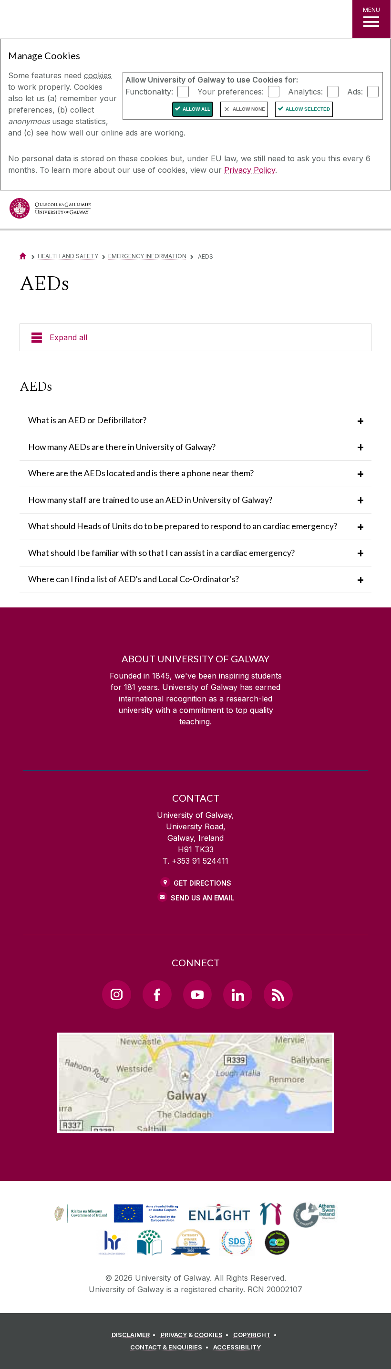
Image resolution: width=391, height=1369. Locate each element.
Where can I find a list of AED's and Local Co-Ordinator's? (133, 579)
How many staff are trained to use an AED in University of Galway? (150, 500)
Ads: (355, 91)
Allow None (249, 109)
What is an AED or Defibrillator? (87, 420)
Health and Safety (68, 256)
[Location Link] (195, 1125)
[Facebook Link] (157, 994)
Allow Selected (308, 109)
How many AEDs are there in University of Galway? (122, 447)
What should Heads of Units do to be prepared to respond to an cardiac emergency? (182, 526)
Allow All (196, 109)
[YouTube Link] (197, 994)
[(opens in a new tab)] (117, 1222)
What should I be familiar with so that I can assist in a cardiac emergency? (161, 553)
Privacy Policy (249, 170)
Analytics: (305, 91)
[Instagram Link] (116, 994)
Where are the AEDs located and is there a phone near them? (141, 473)
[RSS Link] (278, 994)
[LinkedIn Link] (237, 994)
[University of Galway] (50, 210)
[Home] (23, 256)
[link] (115, 1214)
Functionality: (149, 91)
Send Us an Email (202, 898)
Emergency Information (147, 256)
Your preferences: (230, 91)
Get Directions (202, 883)
